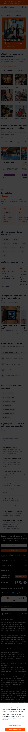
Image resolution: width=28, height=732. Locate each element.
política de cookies (11, 718)
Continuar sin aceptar (5, 704)
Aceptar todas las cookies (15, 729)
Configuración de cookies (15, 725)
